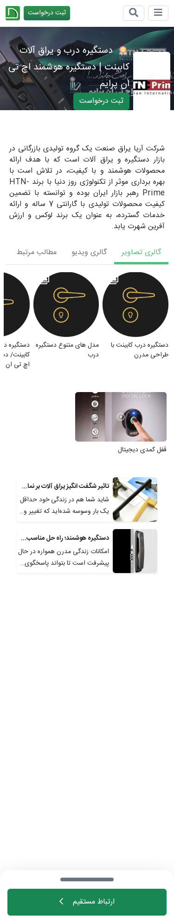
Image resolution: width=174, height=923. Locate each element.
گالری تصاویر (141, 252)
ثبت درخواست (47, 13)
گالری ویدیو (89, 252)
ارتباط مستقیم (93, 902)
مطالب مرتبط (37, 252)
